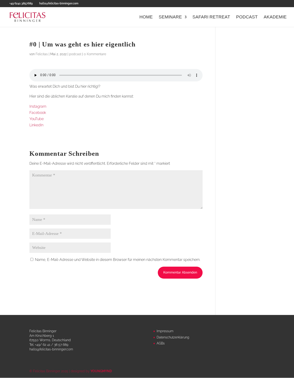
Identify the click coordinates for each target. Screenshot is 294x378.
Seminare (170, 17)
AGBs (161, 343)
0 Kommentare (95, 54)
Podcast (247, 17)
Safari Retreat (211, 17)
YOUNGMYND (101, 371)
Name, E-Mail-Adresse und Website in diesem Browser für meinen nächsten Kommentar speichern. (117, 259)
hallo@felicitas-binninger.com (51, 349)
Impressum (165, 331)
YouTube (36, 119)
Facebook (37, 112)
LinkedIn (36, 125)
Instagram (37, 106)
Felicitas (42, 54)
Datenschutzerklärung (173, 337)
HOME (146, 17)
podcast (75, 54)
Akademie (275, 17)
